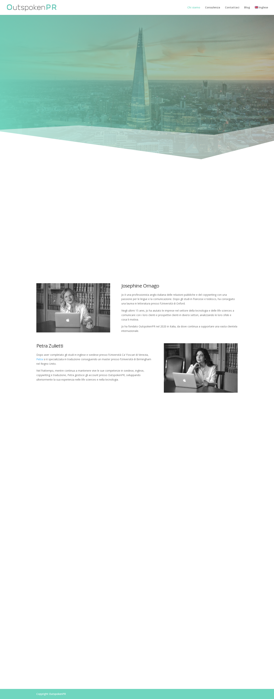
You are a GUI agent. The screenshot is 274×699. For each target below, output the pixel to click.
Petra (39, 359)
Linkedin (217, 670)
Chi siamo (193, 7)
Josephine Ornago (147, 192)
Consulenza (212, 7)
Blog (247, 7)
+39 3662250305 (137, 670)
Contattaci (232, 7)
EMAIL (58, 670)
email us (156, 103)
